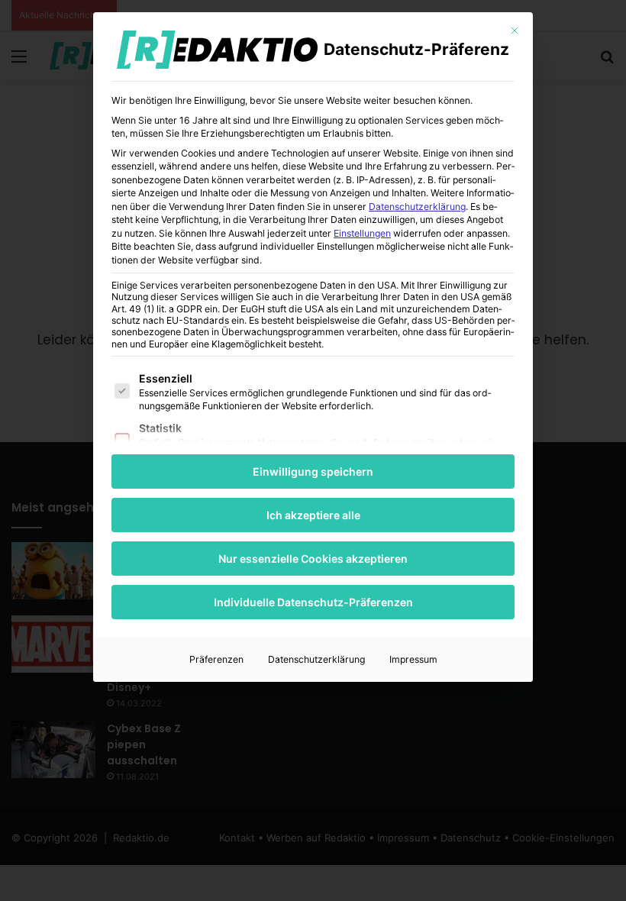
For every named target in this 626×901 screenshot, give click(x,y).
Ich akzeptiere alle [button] (313, 515)
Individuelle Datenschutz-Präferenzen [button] (313, 602)
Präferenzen (216, 659)
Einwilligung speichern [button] (313, 471)
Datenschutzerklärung (417, 206)
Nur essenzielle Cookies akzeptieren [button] (313, 558)
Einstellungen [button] (362, 233)
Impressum (413, 659)
